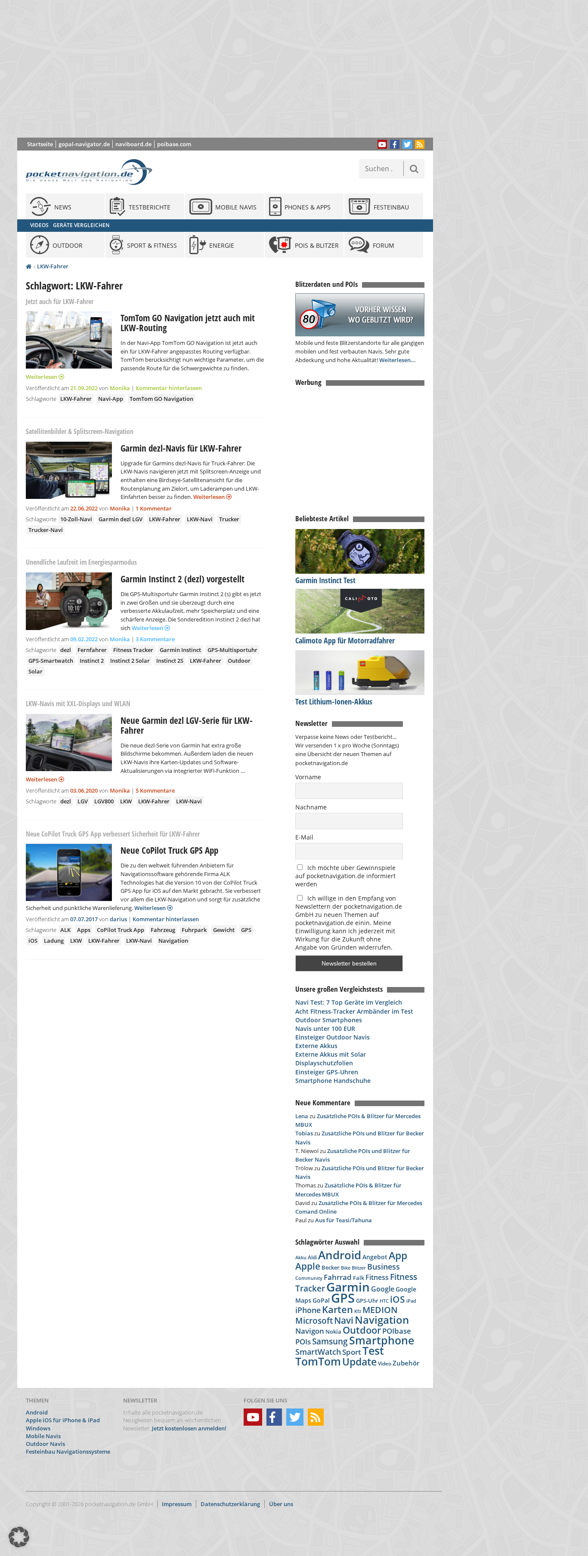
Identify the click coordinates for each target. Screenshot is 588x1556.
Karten (337, 1309)
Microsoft (314, 1320)
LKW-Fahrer (52, 266)
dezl (65, 650)
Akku (300, 1257)
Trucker (229, 519)
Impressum (177, 1504)
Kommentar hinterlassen (169, 388)
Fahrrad (338, 1277)
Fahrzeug (163, 930)
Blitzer (359, 1268)
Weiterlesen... (397, 360)
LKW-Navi (200, 519)
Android (339, 1255)
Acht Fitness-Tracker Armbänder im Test (354, 1011)
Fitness (377, 1277)
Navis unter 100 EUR (325, 1028)
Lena (301, 1116)
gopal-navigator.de (84, 144)
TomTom (318, 1361)
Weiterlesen (42, 377)
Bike (345, 1268)
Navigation (173, 940)
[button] (19, 1537)
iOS (32, 940)
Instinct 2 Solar (130, 660)
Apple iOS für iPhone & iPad (63, 1420)
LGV (82, 801)
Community (308, 1278)
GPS (246, 930)
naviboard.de (133, 144)
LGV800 (104, 801)
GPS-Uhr (367, 1300)
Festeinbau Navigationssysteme (68, 1451)
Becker (331, 1267)
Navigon (309, 1331)
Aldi (312, 1257)
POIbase (396, 1331)
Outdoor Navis (45, 1444)
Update (359, 1361)
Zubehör (406, 1363)
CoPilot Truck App (120, 930)
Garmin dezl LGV (120, 519)
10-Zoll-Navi (76, 519)
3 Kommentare (155, 639)
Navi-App (110, 399)
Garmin (348, 1287)
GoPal (321, 1300)
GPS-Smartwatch (50, 660)
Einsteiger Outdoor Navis (332, 1037)
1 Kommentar (154, 508)
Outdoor (239, 660)
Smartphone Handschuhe (333, 1080)
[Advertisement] (231, 69)
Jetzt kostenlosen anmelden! (189, 1428)
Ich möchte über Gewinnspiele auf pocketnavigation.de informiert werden (345, 876)
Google (382, 1289)
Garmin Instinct (180, 650)
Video (384, 1363)
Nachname (311, 807)
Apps (83, 930)
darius (118, 919)
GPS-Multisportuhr (232, 650)
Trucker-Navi (45, 530)
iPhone (308, 1310)
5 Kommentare (155, 790)
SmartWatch (318, 1351)
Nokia (333, 1331)
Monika (120, 388)
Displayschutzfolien (324, 1063)
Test (373, 1351)
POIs (303, 1342)
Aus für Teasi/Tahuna (343, 1220)
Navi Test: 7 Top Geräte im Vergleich (348, 1002)
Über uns (281, 1504)
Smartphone (381, 1340)
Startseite (40, 144)
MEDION (380, 1310)
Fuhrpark (194, 930)
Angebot (374, 1257)
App (398, 1255)
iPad (411, 1301)
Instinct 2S (169, 660)
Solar (35, 671)
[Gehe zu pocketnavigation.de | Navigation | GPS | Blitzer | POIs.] (28, 266)
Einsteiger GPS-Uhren (326, 1072)
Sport (351, 1352)
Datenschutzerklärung (230, 1504)
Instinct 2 (92, 660)
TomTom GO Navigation (161, 399)
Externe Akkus (316, 1046)
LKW (126, 801)
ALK (65, 930)
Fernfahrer (92, 650)
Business (383, 1266)
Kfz (357, 1311)
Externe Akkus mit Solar (330, 1054)
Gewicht (224, 930)
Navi (343, 1320)
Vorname (308, 777)
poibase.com (174, 144)
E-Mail (304, 837)
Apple (307, 1266)
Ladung (54, 940)
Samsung (330, 1341)
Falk (358, 1278)
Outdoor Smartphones (328, 1020)
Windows (38, 1428)
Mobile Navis (43, 1436)
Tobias (304, 1133)
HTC (384, 1301)
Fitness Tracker (133, 650)
